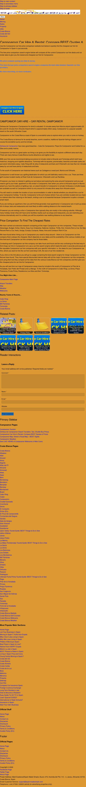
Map (1, 286)
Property (3, 678)
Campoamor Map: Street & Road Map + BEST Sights (19, 436)
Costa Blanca (5, 308)
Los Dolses (4, 552)
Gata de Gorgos (6, 521)
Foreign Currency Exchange (10, 688)
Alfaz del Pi (4, 465)
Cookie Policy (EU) (7, 731)
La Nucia (3, 545)
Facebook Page (6, 769)
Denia (2, 506)
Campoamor (4, 499)
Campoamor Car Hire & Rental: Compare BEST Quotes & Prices (24, 434)
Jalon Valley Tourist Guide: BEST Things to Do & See (20, 530)
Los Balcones (5, 550)
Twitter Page (4, 772)
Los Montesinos (6, 555)
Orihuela (3, 569)
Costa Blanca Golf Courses (10, 615)
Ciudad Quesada (6, 501)
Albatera (3, 453)
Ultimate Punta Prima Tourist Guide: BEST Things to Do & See (23, 577)
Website (4, 406)
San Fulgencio (5, 591)
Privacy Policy (5, 726)
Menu (2, 17)
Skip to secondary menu (9, 3)
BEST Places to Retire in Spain (11, 651)
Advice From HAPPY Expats (10, 646)
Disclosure (4, 723)
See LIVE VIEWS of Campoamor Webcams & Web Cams (21, 441)
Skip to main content (7, 1)
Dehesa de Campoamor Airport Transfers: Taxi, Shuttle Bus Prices (24, 431)
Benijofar (3, 484)
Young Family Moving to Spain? (12, 656)
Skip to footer (5, 8)
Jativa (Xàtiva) (5, 533)
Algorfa (2, 463)
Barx (1, 477)
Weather (3, 288)
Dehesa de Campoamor (9, 146)
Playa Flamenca (6, 586)
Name (4, 391)
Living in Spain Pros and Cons (11, 654)
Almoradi (3, 470)
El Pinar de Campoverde (9, 514)
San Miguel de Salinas (8, 594)
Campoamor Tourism (8, 429)
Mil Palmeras (5, 304)
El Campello (4, 509)
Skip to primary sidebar (8, 6)
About (2, 716)
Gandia (2, 518)
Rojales (3, 589)
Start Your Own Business (9, 705)
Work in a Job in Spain (8, 649)
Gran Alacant (5, 523)
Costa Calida (5, 666)
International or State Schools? (11, 700)
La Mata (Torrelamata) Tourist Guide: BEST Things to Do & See (23, 543)
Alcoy (2, 460)
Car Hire (3, 683)
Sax (1, 598)
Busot (2, 492)
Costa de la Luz (6, 668)
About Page (4, 774)
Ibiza (2, 671)
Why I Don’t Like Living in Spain (12, 637)
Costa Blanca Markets (8, 613)
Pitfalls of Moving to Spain (9, 641)
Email (4, 399)
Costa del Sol (5, 658)
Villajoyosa (4, 608)
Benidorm (3, 482)
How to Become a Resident (10, 692)
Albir (1, 455)
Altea (2, 472)
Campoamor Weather (8, 439)
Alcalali (3, 458)
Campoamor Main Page (9, 279)
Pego (2, 579)
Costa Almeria (5, 663)
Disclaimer (4, 721)
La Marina (3, 540)
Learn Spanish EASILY (8, 697)
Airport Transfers (6, 283)
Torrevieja (3, 306)
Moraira (3, 560)
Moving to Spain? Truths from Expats (13, 634)
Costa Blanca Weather (8, 620)
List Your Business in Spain (10, 632)
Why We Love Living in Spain (11, 639)
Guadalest (4, 526)
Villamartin (4, 610)
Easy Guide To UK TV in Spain (11, 695)
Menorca (3, 675)
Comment (5, 373)
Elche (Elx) (4, 511)
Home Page (4, 629)
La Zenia (3, 301)
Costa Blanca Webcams (9, 618)
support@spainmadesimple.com (31, 781)
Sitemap (3, 680)
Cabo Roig (4, 299)
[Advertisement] (43, 89)
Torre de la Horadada (8, 606)
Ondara (3, 564)
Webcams (3, 290)
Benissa (3, 487)
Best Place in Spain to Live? (10, 644)
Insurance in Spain (7, 702)
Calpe (2, 497)
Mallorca (3, 673)
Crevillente (4, 504)
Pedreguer (4, 574)
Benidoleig (4, 480)
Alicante (3, 467)
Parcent (3, 572)
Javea (2, 535)
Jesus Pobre (4, 538)
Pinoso (2, 584)
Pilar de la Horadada (7, 581)
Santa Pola (4, 596)
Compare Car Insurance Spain (11, 685)
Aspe (2, 475)
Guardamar (4, 528)
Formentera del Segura (8, 516)
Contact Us (4, 719)
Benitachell (4, 489)
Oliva (2, 562)
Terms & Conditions (7, 728)
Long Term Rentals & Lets (9, 690)
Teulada (3, 601)
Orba (2, 567)
